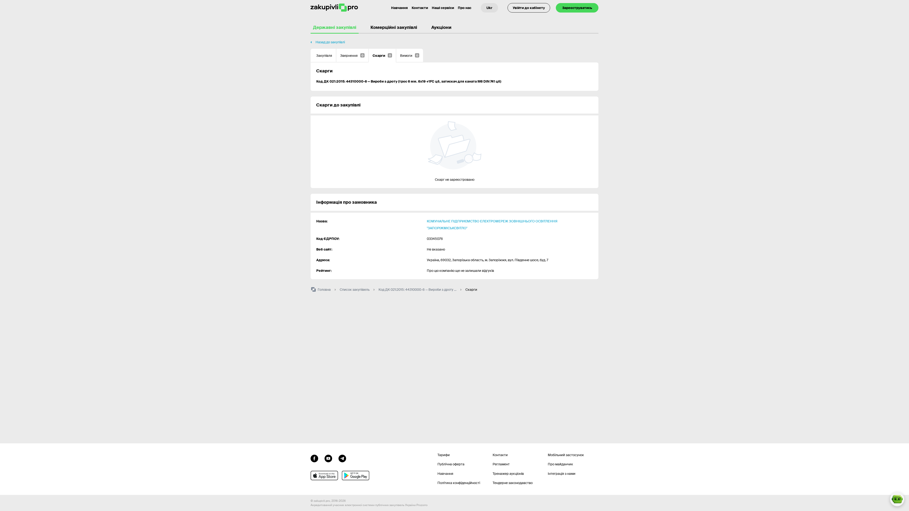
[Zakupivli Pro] (334, 8)
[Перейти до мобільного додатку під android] (355, 475)
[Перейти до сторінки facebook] (314, 458)
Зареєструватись (577, 8)
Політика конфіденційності (458, 483)
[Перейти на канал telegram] (342, 458)
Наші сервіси (443, 8)
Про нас (464, 8)
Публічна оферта (450, 464)
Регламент (501, 464)
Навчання (399, 8)
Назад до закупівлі (330, 42)
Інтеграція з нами (561, 473)
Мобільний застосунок (566, 455)
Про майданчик (560, 464)
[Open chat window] (897, 499)
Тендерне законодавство (513, 483)
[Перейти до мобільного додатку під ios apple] (324, 475)
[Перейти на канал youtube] (328, 458)
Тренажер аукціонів (508, 473)
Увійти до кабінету (529, 8)
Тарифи (443, 455)
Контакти (420, 8)
